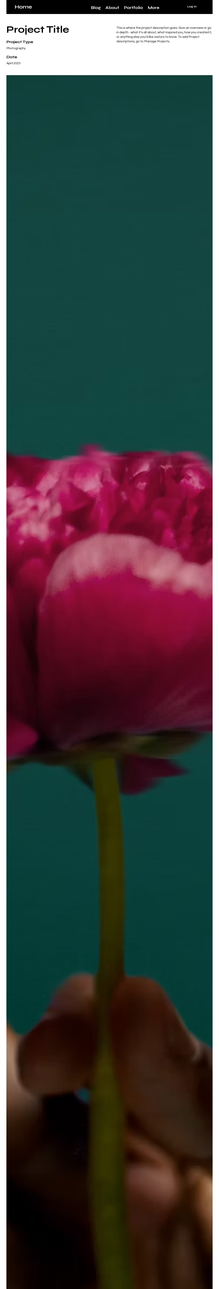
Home (23, 7)
